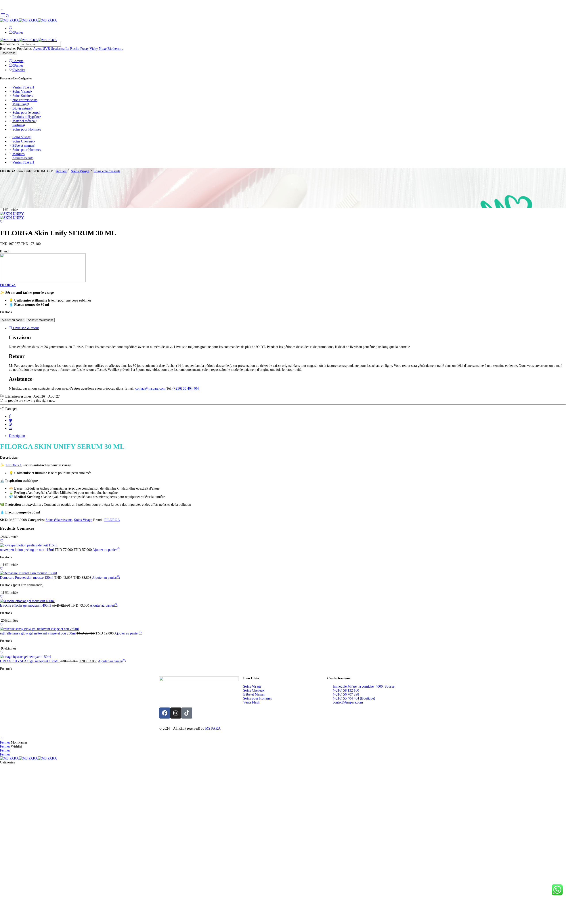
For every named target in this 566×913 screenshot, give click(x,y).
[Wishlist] (2, 222)
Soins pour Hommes (26, 129)
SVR (47, 48)
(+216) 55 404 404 (185, 388)
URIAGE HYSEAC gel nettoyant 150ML (30, 661)
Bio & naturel (21, 108)
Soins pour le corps (25, 112)
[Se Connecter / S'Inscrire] (10, 28)
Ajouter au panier (12, 320)
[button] (106, 550)
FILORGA (8, 285)
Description (17, 436)
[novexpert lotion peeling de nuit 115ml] (283, 545)
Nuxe (103, 48)
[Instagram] (175, 713)
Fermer (5, 742)
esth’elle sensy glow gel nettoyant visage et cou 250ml (38, 633)
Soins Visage (21, 91)
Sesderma (58, 48)
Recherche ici (10, 44)
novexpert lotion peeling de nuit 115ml (27, 550)
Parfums (18, 125)
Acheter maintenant (40, 320)
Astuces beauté (22, 158)
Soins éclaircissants (107, 171)
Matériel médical (24, 121)
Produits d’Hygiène (26, 117)
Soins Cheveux (23, 141)
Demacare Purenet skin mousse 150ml (27, 577)
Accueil (61, 171)
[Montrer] (2, 10)
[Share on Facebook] (10, 416)
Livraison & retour (25, 328)
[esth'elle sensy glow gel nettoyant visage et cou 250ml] (283, 629)
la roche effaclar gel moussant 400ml (26, 605)
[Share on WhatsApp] (10, 424)
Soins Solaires (22, 96)
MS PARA (213, 728)
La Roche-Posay (77, 48)
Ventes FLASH (23, 87)
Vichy (94, 48)
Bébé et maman (23, 145)
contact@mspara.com (150, 388)
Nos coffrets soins (24, 100)
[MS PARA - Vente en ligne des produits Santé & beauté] (28, 20)
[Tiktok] (186, 713)
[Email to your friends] (10, 428)
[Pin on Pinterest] (10, 420)
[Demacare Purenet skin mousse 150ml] (283, 573)
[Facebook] (164, 713)
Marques (18, 154)
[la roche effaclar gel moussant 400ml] (283, 601)
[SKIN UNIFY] (12, 213)
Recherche (8, 53)
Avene (38, 48)
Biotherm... (115, 48)
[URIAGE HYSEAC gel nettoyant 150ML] (283, 657)
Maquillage (20, 104)
